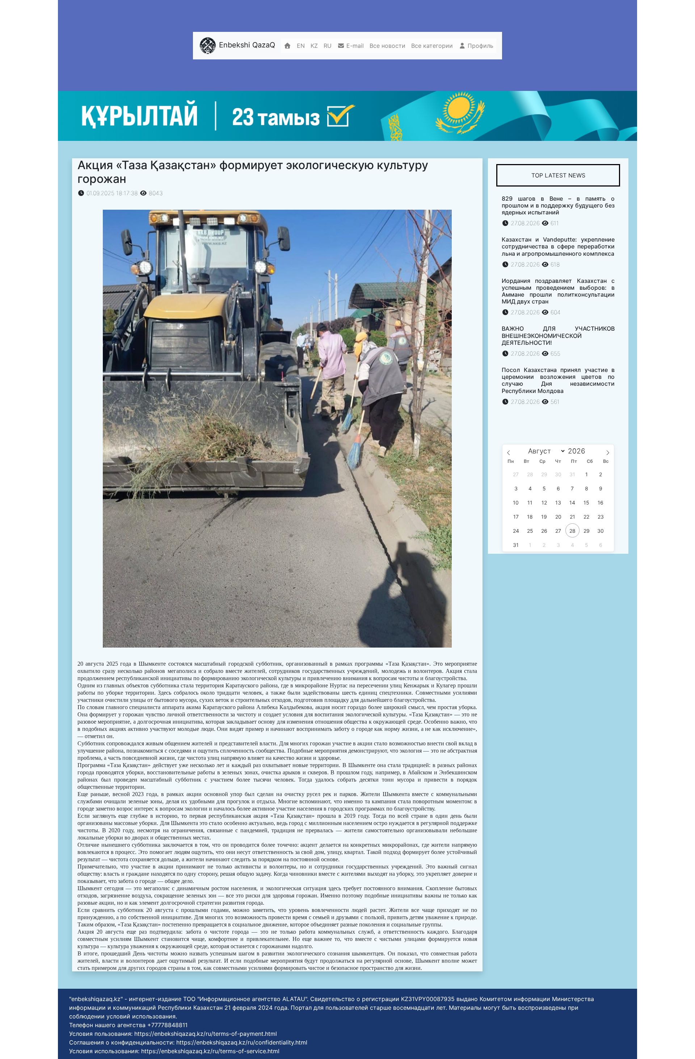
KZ (314, 45)
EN (301, 45)
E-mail (354, 45)
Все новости (387, 45)
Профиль (479, 45)
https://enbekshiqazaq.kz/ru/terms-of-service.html (210, 1051)
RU (328, 45)
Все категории (432, 45)
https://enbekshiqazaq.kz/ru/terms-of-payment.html (205, 1033)
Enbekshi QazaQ (246, 45)
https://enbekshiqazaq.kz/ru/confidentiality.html (241, 1042)
